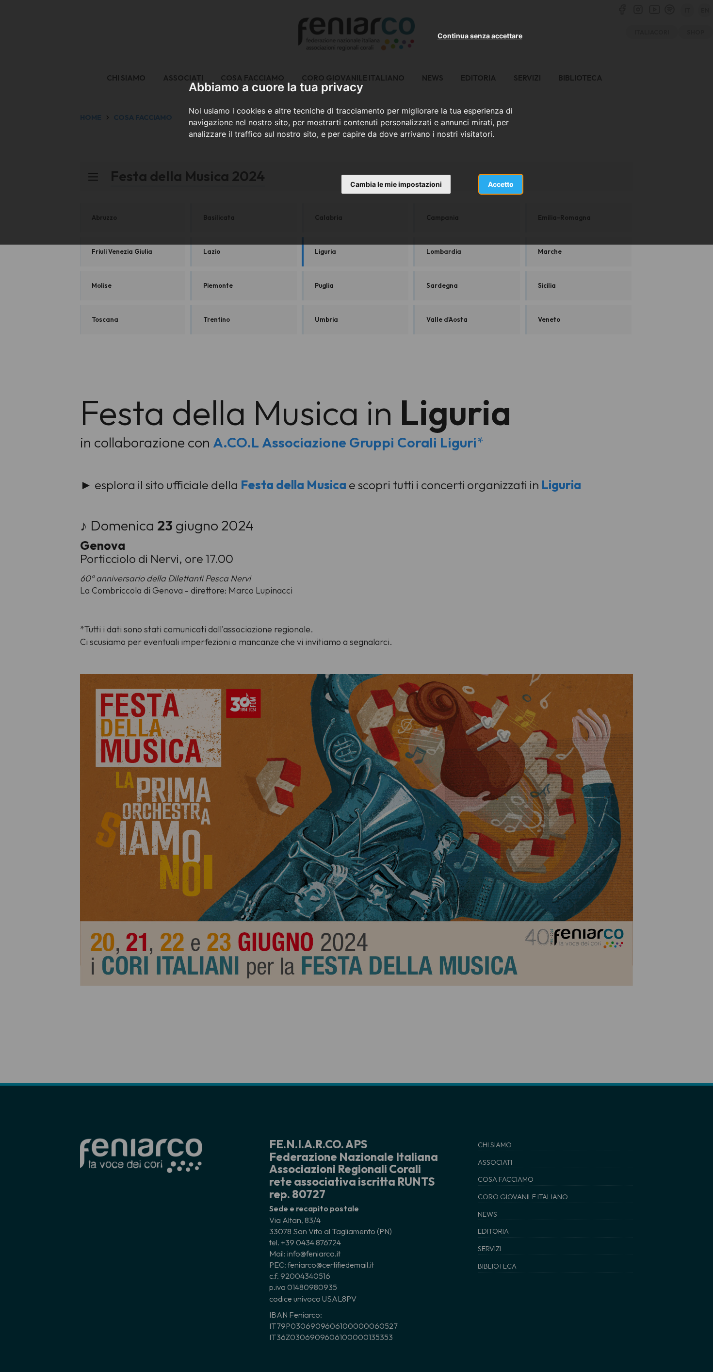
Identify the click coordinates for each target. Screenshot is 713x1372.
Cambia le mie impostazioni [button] (396, 184)
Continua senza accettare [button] (480, 36)
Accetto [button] (501, 184)
